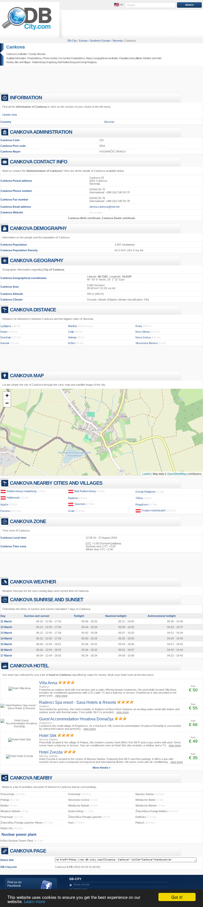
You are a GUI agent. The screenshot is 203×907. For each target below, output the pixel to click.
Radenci (73, 498)
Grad (71, 510)
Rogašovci (141, 504)
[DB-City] (26, 29)
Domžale (5, 337)
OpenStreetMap (176, 474)
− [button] (7, 403)
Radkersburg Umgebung (44, 62)
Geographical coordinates (105, 58)
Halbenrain (13, 497)
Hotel (158, 58)
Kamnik (4, 343)
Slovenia (109, 121)
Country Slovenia (36, 53)
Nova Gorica (143, 337)
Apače (4, 504)
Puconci (5, 510)
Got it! (177, 897)
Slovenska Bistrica (146, 343)
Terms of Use (81, 884)
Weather (147, 58)
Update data (9, 114)
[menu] (118, 4)
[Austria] (3, 491)
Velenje (72, 337)
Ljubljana (5, 326)
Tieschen (79, 504)
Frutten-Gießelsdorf (153, 510)
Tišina (139, 498)
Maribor (72, 326)
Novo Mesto (142, 331)
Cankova (15, 47)
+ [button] (7, 395)
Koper (4, 331)
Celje (71, 331)
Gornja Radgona (88, 62)
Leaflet (146, 474)
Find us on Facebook (14, 884)
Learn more (34, 901)
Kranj (138, 326)
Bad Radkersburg (66, 62)
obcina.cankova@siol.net (104, 206)
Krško (71, 343)
